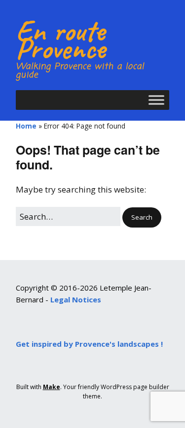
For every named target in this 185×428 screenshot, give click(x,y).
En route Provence (60, 39)
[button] (141, 217)
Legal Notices (75, 299)
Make (51, 387)
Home (26, 126)
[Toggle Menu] (156, 99)
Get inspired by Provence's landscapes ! (89, 344)
